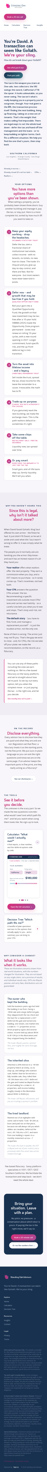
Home (6, 25)
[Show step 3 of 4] (25, 900)
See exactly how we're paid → (20, 698)
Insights (40, 25)
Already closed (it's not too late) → (18, 172)
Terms (6, 1339)
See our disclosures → (23, 778)
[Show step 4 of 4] (27, 900)
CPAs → (38, 172)
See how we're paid (21, 1461)
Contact (7, 1324)
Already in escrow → (12, 168)
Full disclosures (9, 1461)
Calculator (16, 25)
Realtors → (8, 176)
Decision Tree (26, 26)
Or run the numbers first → (24, 1245)
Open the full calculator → (21, 906)
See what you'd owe (15, 67)
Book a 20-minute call (23, 1237)
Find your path (13, 75)
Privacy (7, 1335)
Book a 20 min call (15, 17)
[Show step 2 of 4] (22, 900)
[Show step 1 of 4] (19, 900)
